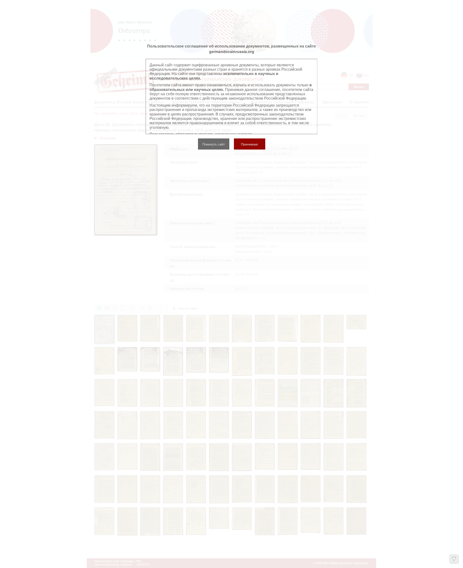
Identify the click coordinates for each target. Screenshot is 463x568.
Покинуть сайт (213, 144)
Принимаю (249, 144)
